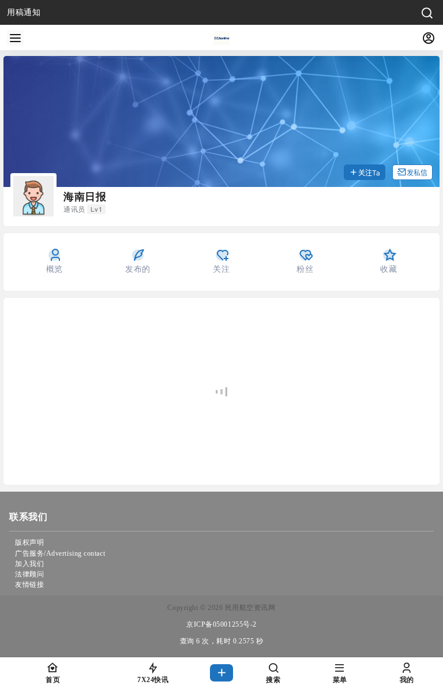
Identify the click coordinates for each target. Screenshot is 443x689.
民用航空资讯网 (249, 608)
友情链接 (29, 585)
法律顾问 (29, 574)
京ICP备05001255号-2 (221, 624)
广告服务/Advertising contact (60, 553)
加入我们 (29, 564)
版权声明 (29, 542)
